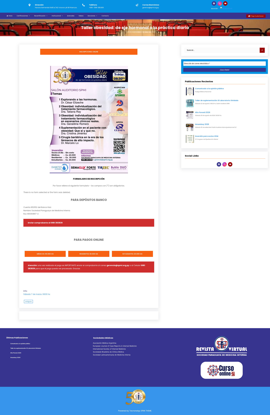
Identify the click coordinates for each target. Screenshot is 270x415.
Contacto (105, 16)
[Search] (262, 50)
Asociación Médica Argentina (104, 343)
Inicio (10, 16)
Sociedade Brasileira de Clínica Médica (108, 352)
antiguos (28, 301)
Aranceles (70, 16)
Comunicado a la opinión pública (209, 88)
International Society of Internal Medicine (109, 349)
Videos (81, 16)
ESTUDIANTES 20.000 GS (132, 254)
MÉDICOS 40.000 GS (45, 254)
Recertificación (39, 16)
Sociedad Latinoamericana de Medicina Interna (111, 355)
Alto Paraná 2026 (202, 112)
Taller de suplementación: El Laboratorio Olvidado (216, 100)
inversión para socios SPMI (206, 136)
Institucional (56, 16)
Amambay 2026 (202, 124)
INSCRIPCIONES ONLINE (88, 52)
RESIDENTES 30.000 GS (89, 254)
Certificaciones (22, 16)
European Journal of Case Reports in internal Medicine (115, 346)
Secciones (91, 16)
